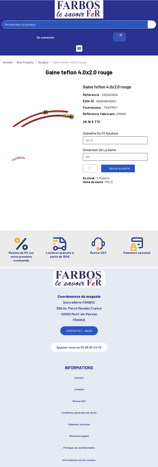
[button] (118, 168)
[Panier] (119, 36)
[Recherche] (152, 24)
